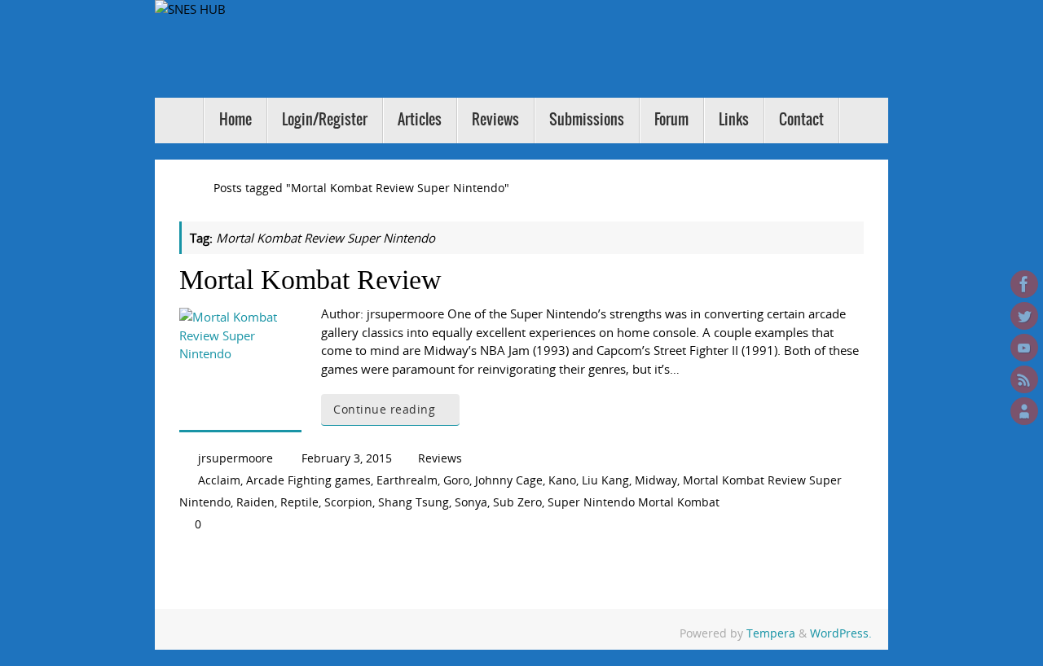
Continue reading (384, 409)
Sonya (471, 502)
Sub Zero (517, 502)
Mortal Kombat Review (310, 280)
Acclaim (219, 480)
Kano (562, 480)
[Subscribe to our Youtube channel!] (1024, 347)
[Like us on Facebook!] (1024, 284)
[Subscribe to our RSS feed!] (1024, 379)
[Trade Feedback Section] (1024, 411)
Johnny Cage (509, 480)
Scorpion (348, 502)
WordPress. (841, 633)
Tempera (770, 633)
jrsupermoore (235, 458)
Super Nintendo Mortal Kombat (634, 502)
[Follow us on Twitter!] (1024, 316)
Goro (456, 480)
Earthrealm (407, 480)
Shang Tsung (413, 502)
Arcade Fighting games (308, 480)
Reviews (440, 458)
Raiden (255, 502)
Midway (656, 480)
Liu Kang (605, 480)
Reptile (299, 502)
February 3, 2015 (346, 458)
